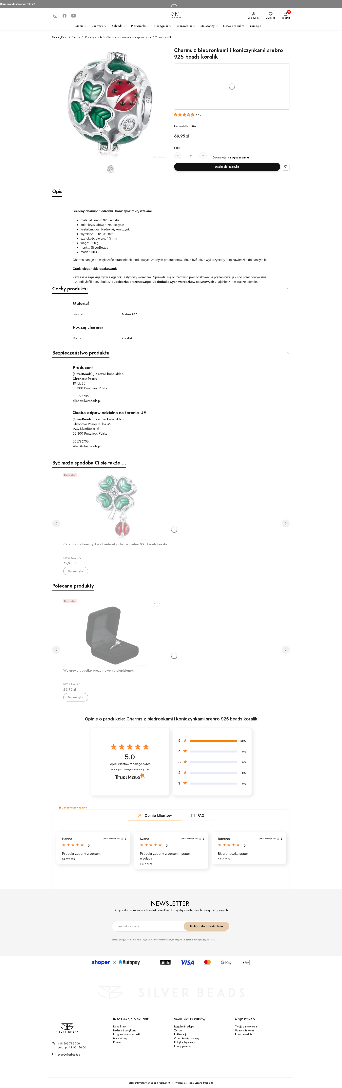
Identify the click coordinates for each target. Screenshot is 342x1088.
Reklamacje (180, 1034)
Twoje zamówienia (246, 1026)
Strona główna (59, 37)
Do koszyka (76, 571)
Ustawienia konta (244, 1030)
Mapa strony (120, 1038)
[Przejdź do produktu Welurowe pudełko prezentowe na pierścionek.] (112, 632)
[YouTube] (73, 16)
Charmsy (76, 37)
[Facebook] (64, 16)
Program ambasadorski (126, 1034)
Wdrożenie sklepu (191, 1083)
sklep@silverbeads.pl (87, 401)
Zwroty (178, 1030)
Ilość (177, 147)
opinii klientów (130, 764)
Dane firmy (119, 1026)
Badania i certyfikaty (124, 1030)
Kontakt (117, 1042)
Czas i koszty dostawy (186, 1038)
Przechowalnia (243, 1034)
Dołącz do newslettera (206, 926)
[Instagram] (55, 16)
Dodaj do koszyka (227, 167)
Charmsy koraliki (93, 37)
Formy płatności (183, 1046)
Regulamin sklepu (184, 1026)
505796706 (81, 396)
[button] (60, 807)
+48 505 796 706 (69, 1043)
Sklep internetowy (148, 1083)
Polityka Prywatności (186, 1042)
